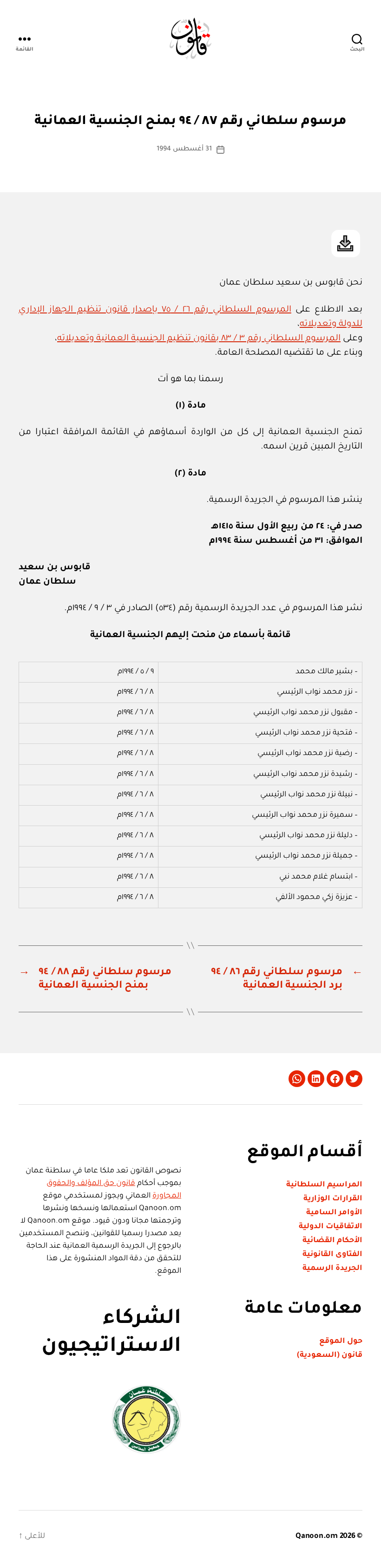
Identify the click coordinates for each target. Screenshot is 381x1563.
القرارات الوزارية (332, 1199)
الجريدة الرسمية (332, 1268)
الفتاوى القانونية (332, 1254)
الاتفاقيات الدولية (330, 1227)
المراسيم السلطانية (324, 1185)
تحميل (345, 243)
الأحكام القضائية (332, 1241)
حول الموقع (340, 1341)
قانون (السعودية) (329, 1355)
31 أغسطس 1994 (184, 149)
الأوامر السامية (334, 1213)
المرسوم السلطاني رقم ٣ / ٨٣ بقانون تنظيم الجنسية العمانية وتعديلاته (199, 339)
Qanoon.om (317, 1536)
